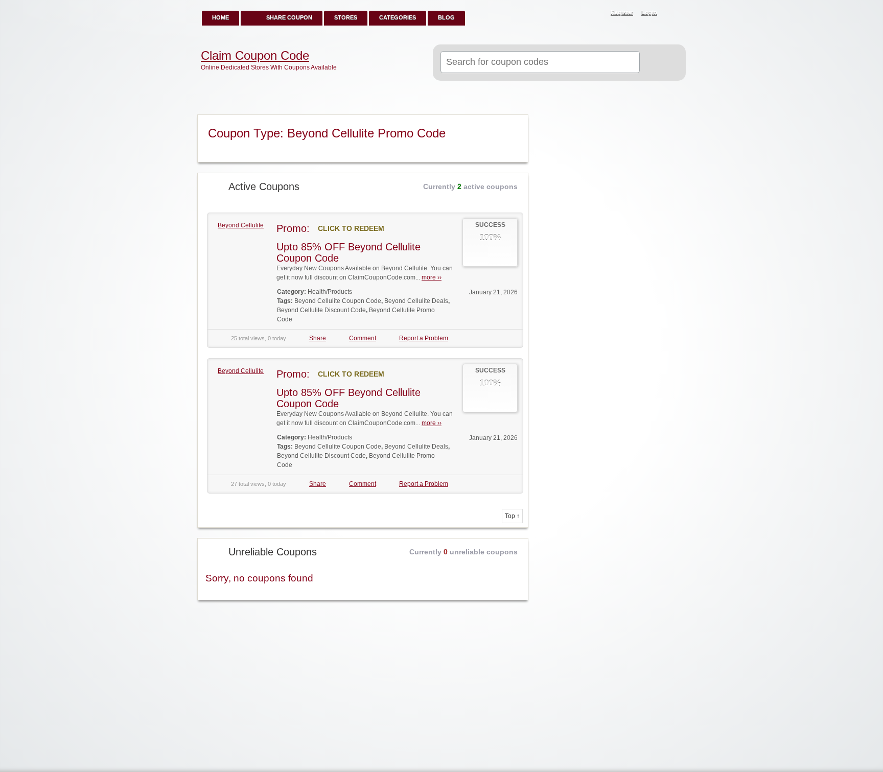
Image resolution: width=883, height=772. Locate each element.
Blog (446, 17)
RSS (672, 13)
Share (317, 338)
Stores (345, 17)
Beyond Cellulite (241, 225)
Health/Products (330, 291)
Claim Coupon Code (255, 55)
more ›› (432, 277)
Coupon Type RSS (516, 123)
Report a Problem (423, 338)
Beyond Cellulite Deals (416, 301)
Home (220, 17)
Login (649, 12)
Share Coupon (289, 17)
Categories (397, 17)
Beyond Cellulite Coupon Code (337, 301)
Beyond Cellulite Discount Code (321, 310)
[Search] (658, 63)
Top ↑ (512, 516)
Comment (362, 338)
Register (622, 12)
